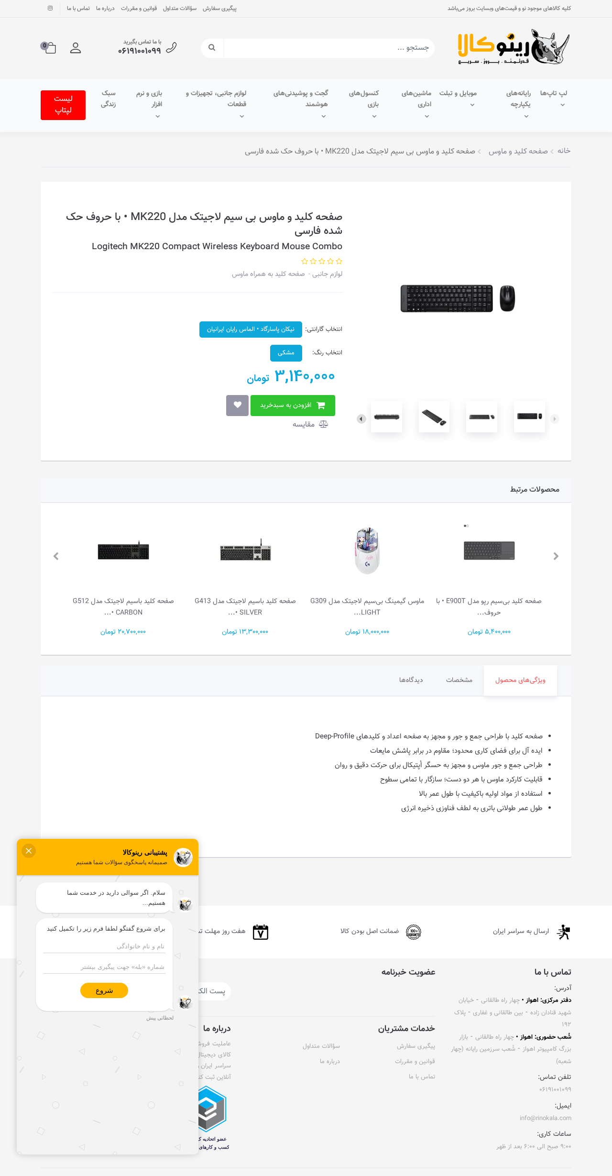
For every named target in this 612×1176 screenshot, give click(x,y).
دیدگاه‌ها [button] (411, 680)
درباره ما (105, 8)
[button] (76, 48)
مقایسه (305, 425)
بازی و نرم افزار (149, 99)
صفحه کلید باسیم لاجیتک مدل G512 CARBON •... (123, 607)
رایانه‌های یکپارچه (518, 99)
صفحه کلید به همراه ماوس (268, 274)
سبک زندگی (108, 99)
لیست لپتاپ (63, 105)
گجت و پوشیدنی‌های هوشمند (300, 99)
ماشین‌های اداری (416, 99)
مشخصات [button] (459, 680)
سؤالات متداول (180, 8)
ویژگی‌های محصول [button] (520, 680)
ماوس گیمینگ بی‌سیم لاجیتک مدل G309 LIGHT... (367, 607)
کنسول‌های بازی (364, 99)
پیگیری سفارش (220, 8)
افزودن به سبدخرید (285, 405)
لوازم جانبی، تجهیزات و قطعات (216, 99)
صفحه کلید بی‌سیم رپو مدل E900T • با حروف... (489, 607)
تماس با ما (78, 8)
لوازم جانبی (326, 274)
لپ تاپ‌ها (553, 93)
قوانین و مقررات (139, 8)
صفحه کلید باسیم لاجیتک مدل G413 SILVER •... (245, 607)
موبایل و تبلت (458, 93)
